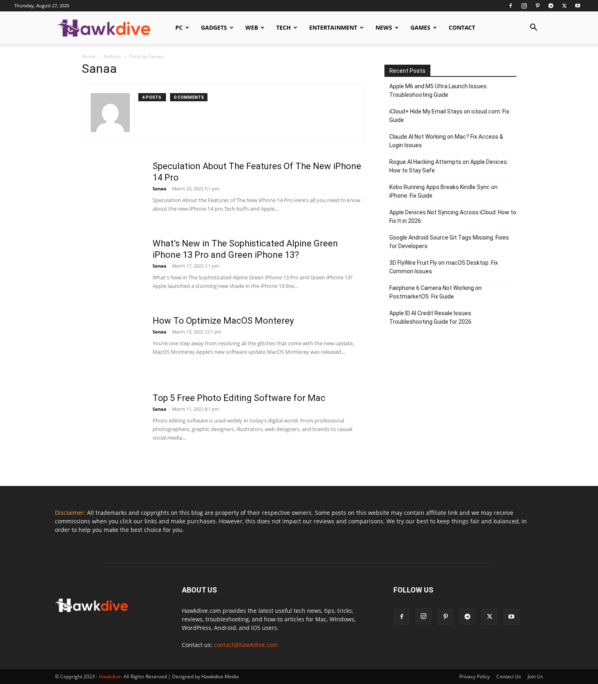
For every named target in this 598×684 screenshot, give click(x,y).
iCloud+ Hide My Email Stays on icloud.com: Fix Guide (449, 115)
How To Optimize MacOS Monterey (223, 321)
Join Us (535, 676)
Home (89, 56)
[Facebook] (510, 5)
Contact (462, 27)
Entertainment (333, 27)
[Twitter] (564, 5)
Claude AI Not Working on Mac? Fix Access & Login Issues (446, 140)
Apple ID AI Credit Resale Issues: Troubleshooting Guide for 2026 (430, 317)
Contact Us (508, 676)
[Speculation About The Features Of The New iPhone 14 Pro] (112, 191)
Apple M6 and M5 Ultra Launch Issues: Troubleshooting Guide (438, 90)
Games (420, 27)
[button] (533, 28)
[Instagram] (524, 5)
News (383, 27)
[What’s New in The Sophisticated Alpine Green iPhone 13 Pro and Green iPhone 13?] (112, 268)
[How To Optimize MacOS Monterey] (112, 345)
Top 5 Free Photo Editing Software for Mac (239, 398)
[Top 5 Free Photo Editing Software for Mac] (112, 422)
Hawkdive (110, 676)
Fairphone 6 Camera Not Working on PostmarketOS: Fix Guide (435, 292)
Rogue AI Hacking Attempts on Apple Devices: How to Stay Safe (448, 166)
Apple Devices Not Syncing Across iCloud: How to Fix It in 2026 (452, 216)
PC (179, 27)
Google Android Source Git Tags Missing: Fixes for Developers (449, 241)
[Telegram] (551, 5)
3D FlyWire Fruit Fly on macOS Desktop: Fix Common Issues (443, 266)
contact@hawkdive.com (246, 645)
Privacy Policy (474, 676)
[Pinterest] (537, 5)
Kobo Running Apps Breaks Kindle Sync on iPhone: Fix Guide (443, 191)
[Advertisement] (450, 400)
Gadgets (214, 27)
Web (251, 27)
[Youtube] (578, 5)
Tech (283, 27)
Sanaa (159, 188)
